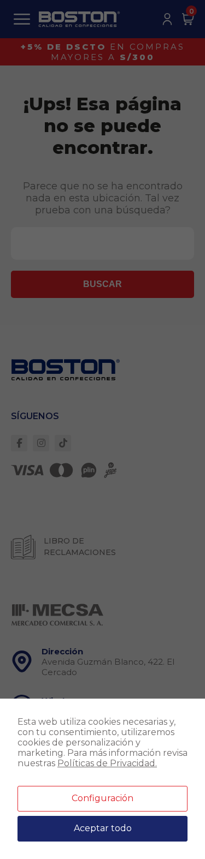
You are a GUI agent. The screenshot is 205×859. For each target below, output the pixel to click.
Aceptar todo (103, 828)
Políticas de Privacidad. (107, 763)
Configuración (102, 798)
